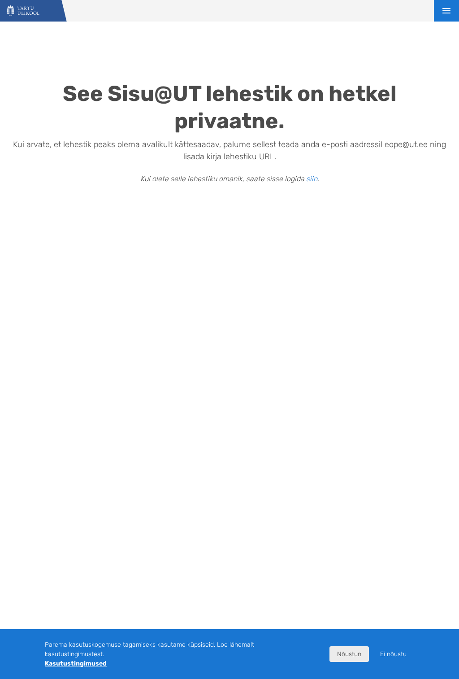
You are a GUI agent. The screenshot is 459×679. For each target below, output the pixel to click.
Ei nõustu (393, 654)
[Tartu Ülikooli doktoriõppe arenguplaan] (23, 11)
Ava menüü (446, 11)
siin (311, 178)
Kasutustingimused (76, 663)
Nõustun (349, 654)
